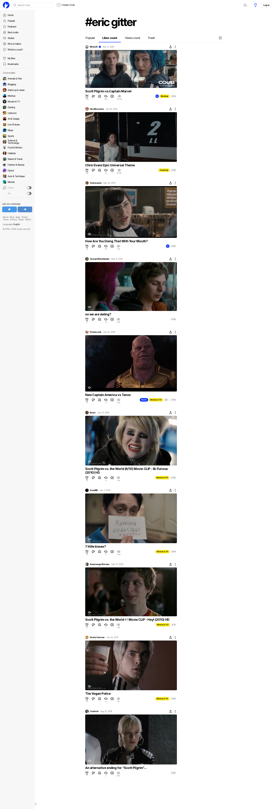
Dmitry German (97, 637)
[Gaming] (17, 107)
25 (173, 170)
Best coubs (13, 32)
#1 (126, 619)
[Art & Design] (17, 119)
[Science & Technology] (17, 142)
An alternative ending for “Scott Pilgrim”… (116, 768)
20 (173, 477)
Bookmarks (13, 64)
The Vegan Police (98, 693)
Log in (266, 5)
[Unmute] (89, 158)
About (5, 217)
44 (173, 400)
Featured (12, 26)
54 (173, 96)
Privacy (13, 219)
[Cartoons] (17, 113)
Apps (18, 217)
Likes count (109, 38)
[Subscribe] (29, 187)
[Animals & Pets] (17, 78)
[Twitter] (9, 209)
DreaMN (94, 490)
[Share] (170, 47)
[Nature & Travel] (17, 159)
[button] (220, 38)
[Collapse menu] (36, 804)
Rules (21, 219)
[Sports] (17, 136)
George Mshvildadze (99, 259)
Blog (12, 217)
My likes (11, 58)
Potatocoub (95, 332)
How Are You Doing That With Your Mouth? (116, 241)
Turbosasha (95, 183)
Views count (132, 38)
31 (173, 624)
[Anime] (17, 188)
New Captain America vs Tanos (108, 395)
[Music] (17, 130)
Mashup (164, 96)
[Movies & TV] (17, 101)
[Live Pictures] (17, 124)
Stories (11, 38)
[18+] (29, 193)
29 (173, 319)
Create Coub (68, 4)
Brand (25, 217)
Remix (144, 400)
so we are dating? (98, 314)
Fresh (151, 38)
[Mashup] (17, 96)
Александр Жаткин (99, 564)
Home (10, 15)
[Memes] (17, 182)
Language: (11, 224)
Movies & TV (156, 400)
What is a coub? (15, 49)
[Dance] (17, 170)
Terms (6, 219)
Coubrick (94, 711)
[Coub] (6, 5)
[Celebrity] (17, 153)
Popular (11, 20)
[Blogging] (17, 84)
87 (173, 773)
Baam (93, 413)
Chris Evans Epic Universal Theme (110, 165)
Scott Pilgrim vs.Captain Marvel (108, 91)
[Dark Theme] (245, 5)
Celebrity (164, 170)
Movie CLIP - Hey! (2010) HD (148, 619)
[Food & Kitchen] (17, 147)
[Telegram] (25, 209)
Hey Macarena (97, 109)
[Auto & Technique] (17, 176)
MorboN (94, 47)
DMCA (28, 219)
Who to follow (14, 43)
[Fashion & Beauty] (17, 165)
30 (173, 246)
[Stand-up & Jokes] (17, 90)
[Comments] (99, 96)
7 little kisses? (95, 546)
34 (173, 551)
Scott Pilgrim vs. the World (105, 619)
